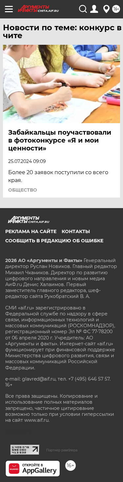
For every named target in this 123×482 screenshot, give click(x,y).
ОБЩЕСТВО (22, 190)
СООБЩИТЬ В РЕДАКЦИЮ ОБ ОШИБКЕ (54, 241)
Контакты (76, 231)
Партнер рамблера (61, 450)
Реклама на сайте (30, 231)
